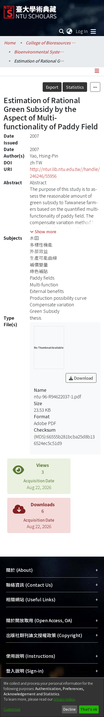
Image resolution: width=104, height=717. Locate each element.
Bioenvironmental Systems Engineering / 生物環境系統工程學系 (39, 52)
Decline (69, 709)
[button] (43, 231)
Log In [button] (82, 31)
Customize (12, 709)
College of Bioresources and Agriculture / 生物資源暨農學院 (51, 43)
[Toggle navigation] (93, 31)
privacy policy (64, 699)
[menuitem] (69, 31)
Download (83, 378)
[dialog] (52, 697)
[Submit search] (62, 31)
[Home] (30, 10)
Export (52, 87)
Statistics (75, 87)
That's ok (88, 709)
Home (10, 43)
